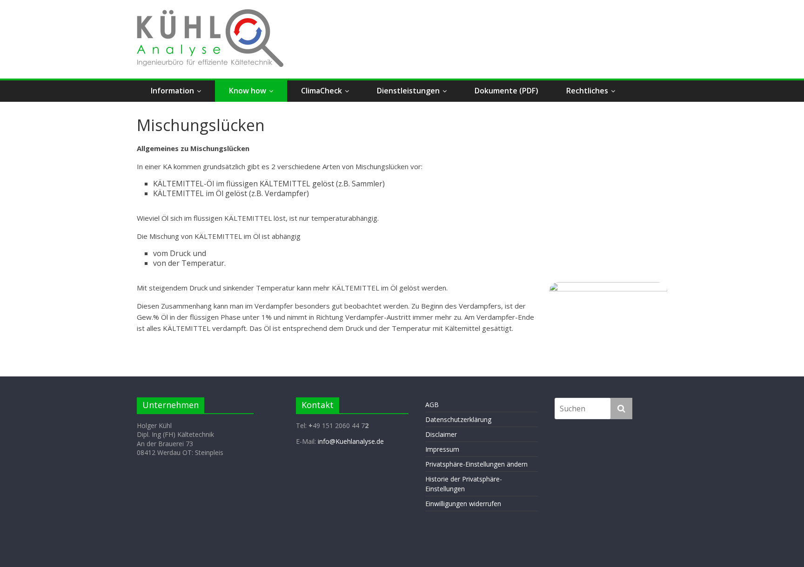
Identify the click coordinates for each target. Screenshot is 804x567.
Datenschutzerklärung (458, 419)
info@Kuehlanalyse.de (351, 441)
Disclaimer (441, 434)
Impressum (442, 449)
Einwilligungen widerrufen (463, 503)
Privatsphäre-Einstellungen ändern (476, 464)
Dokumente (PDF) (506, 91)
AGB (432, 404)
